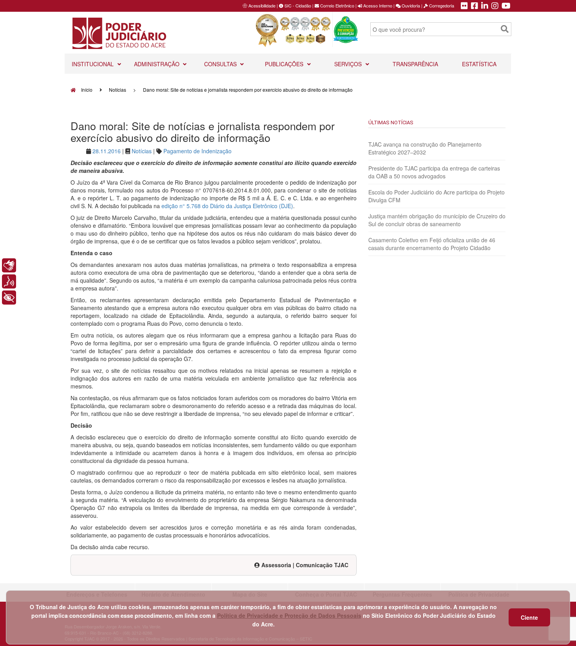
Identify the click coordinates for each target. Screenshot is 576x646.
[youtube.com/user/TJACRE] (506, 6)
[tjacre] (484, 6)
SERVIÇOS (348, 64)
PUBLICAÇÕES (285, 64)
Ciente (529, 617)
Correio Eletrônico (336, 5)
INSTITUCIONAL (93, 64)
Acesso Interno (377, 5)
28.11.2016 (106, 151)
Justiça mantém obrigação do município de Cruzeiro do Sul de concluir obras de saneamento (436, 220)
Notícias (117, 89)
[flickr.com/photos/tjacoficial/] (464, 6)
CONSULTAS (221, 64)
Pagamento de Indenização (197, 151)
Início (86, 89)
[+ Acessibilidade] (9, 297)
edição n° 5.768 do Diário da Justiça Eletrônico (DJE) (227, 206)
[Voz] (9, 281)
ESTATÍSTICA (479, 64)
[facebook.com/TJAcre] (474, 6)
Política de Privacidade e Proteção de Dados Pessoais (289, 615)
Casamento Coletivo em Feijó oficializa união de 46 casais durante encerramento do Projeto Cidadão (431, 244)
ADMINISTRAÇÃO (157, 64)
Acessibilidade (261, 5)
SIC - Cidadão (297, 5)
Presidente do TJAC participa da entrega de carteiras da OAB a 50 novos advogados (434, 172)
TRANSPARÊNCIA (415, 64)
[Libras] (9, 265)
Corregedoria (441, 5)
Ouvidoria (410, 5)
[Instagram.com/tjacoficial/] (495, 6)
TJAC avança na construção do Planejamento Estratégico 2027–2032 (425, 148)
